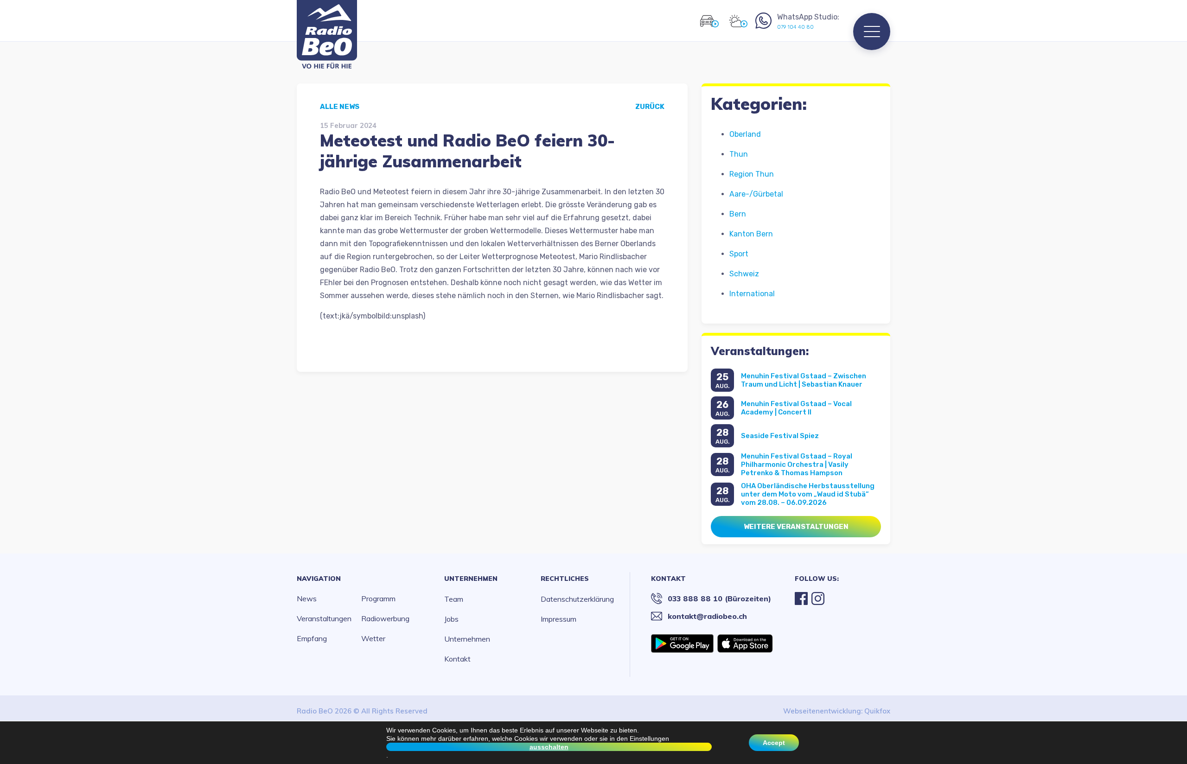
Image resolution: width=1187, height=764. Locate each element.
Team (453, 599)
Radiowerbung (385, 618)
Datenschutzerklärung (577, 599)
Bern (737, 214)
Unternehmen (471, 578)
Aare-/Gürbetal (756, 194)
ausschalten (549, 747)
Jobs (451, 619)
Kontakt (457, 658)
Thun (738, 154)
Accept (774, 742)
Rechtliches (565, 578)
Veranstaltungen (324, 618)
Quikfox (877, 711)
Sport (738, 253)
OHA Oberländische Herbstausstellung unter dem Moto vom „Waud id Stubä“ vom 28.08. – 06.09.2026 (807, 494)
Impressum (558, 619)
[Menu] (871, 31)
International (752, 293)
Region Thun (751, 174)
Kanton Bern (751, 233)
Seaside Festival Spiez (780, 436)
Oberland (745, 134)
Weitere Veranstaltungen (796, 526)
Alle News (339, 106)
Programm (378, 598)
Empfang (312, 638)
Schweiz (744, 273)
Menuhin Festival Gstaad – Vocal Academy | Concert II (796, 408)
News (307, 598)
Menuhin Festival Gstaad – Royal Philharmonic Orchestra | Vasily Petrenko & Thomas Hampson (796, 464)
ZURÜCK (649, 106)
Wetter (373, 638)
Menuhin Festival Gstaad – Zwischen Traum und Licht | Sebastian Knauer (803, 380)
